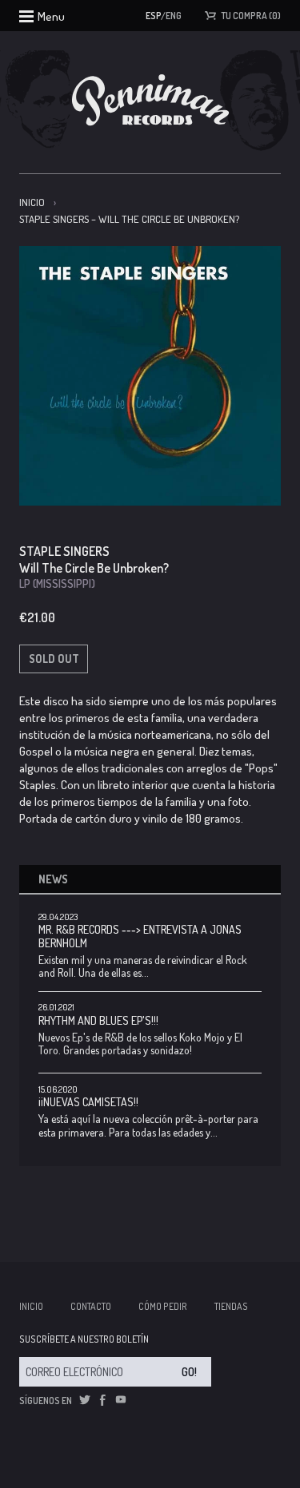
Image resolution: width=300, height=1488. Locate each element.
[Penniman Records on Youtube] (121, 1400)
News (53, 879)
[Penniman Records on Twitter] (85, 1400)
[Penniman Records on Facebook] (102, 1400)
